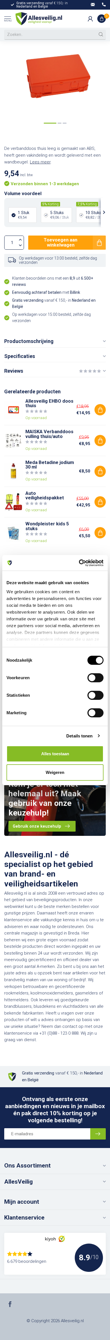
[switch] (95, 677)
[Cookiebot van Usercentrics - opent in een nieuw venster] (79, 563)
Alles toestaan (55, 753)
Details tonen (79, 735)
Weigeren (55, 772)
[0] (101, 18)
